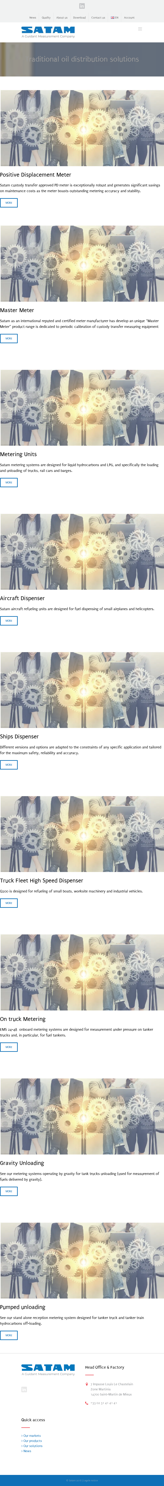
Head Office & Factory (104, 1367)
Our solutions (32, 1446)
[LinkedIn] (24, 1389)
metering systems (25, 465)
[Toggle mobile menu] (140, 29)
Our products (32, 1441)
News (27, 1451)
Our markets (32, 1436)
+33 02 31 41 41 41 (104, 1403)
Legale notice (90, 1480)
